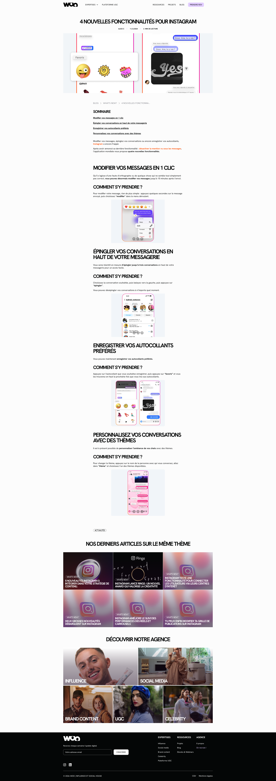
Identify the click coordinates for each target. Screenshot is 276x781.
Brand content (164, 752)
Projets (172, 4)
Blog (182, 4)
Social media (163, 747)
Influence (161, 743)
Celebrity (162, 756)
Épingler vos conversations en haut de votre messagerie (120, 123)
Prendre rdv (196, 4)
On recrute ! (201, 747)
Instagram (98, 144)
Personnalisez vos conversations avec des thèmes (117, 133)
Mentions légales (206, 776)
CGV (194, 776)
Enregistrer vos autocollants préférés (111, 128)
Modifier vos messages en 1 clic (108, 118)
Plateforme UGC (110, 4)
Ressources (158, 4)
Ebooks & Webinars (185, 752)
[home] (70, 5)
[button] (91, 4)
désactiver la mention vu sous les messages (160, 148)
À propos (200, 743)
